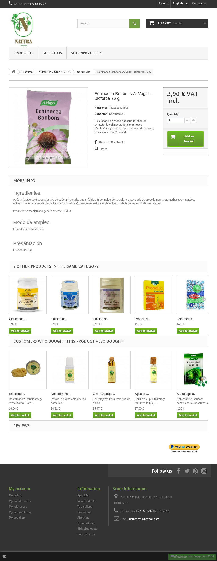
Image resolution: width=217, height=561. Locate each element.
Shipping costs (86, 52)
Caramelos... (186, 319)
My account (20, 488)
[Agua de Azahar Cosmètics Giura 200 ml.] (153, 370)
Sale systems (86, 534)
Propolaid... (142, 319)
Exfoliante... (17, 394)
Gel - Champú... (104, 394)
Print (104, 148)
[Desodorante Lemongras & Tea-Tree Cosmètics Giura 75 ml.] (70, 370)
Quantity (172, 114)
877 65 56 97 (161, 511)
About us (52, 52)
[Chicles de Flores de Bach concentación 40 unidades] (112, 295)
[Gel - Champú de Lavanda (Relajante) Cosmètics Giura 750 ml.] (112, 370)
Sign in (163, 3)
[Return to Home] (13, 72)
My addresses (18, 506)
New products (86, 501)
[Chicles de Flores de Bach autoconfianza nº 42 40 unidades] (70, 295)
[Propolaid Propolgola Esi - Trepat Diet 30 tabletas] (153, 295)
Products (23, 52)
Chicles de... (17, 319)
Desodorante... (61, 394)
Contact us (199, 3)
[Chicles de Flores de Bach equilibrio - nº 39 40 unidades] (28, 295)
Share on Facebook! (111, 142)
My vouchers (17, 517)
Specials (83, 495)
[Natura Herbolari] (40, 29)
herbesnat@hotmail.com (144, 518)
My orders (15, 495)
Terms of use (85, 523)
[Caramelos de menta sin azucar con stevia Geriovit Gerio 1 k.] (195, 295)
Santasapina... (186, 394)
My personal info (20, 512)
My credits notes (20, 501)
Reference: (101, 107)
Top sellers (84, 506)
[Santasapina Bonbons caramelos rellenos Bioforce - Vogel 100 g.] (195, 370)
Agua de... (142, 394)
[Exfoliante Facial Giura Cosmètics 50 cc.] (28, 370)
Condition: (101, 113)
